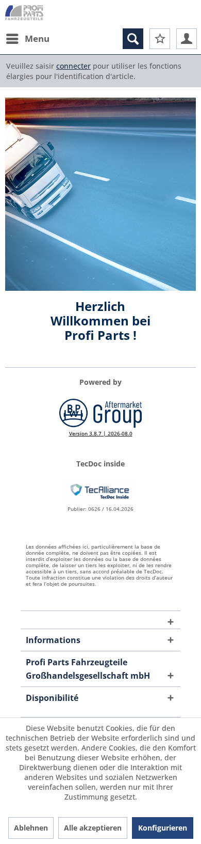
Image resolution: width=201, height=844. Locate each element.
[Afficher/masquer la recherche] (133, 38)
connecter (73, 66)
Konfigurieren (162, 828)
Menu (37, 38)
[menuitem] (27, 38)
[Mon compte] (186, 38)
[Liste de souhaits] (159, 38)
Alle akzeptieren (93, 828)
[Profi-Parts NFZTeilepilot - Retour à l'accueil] (24, 14)
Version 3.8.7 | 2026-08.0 (100, 433)
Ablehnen (31, 828)
